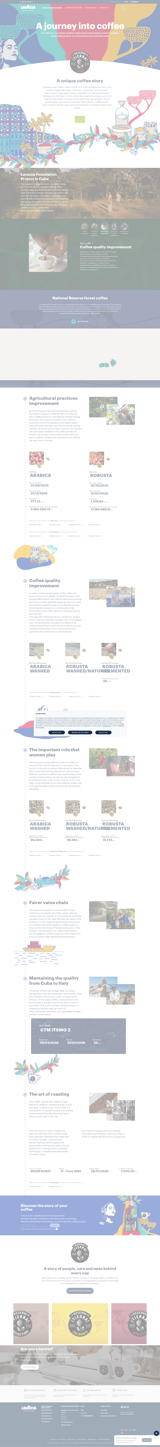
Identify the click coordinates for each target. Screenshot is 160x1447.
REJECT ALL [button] (103, 732)
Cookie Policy (107, 725)
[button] (156, 1433)
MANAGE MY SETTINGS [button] (80, 732)
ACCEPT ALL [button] (56, 732)
